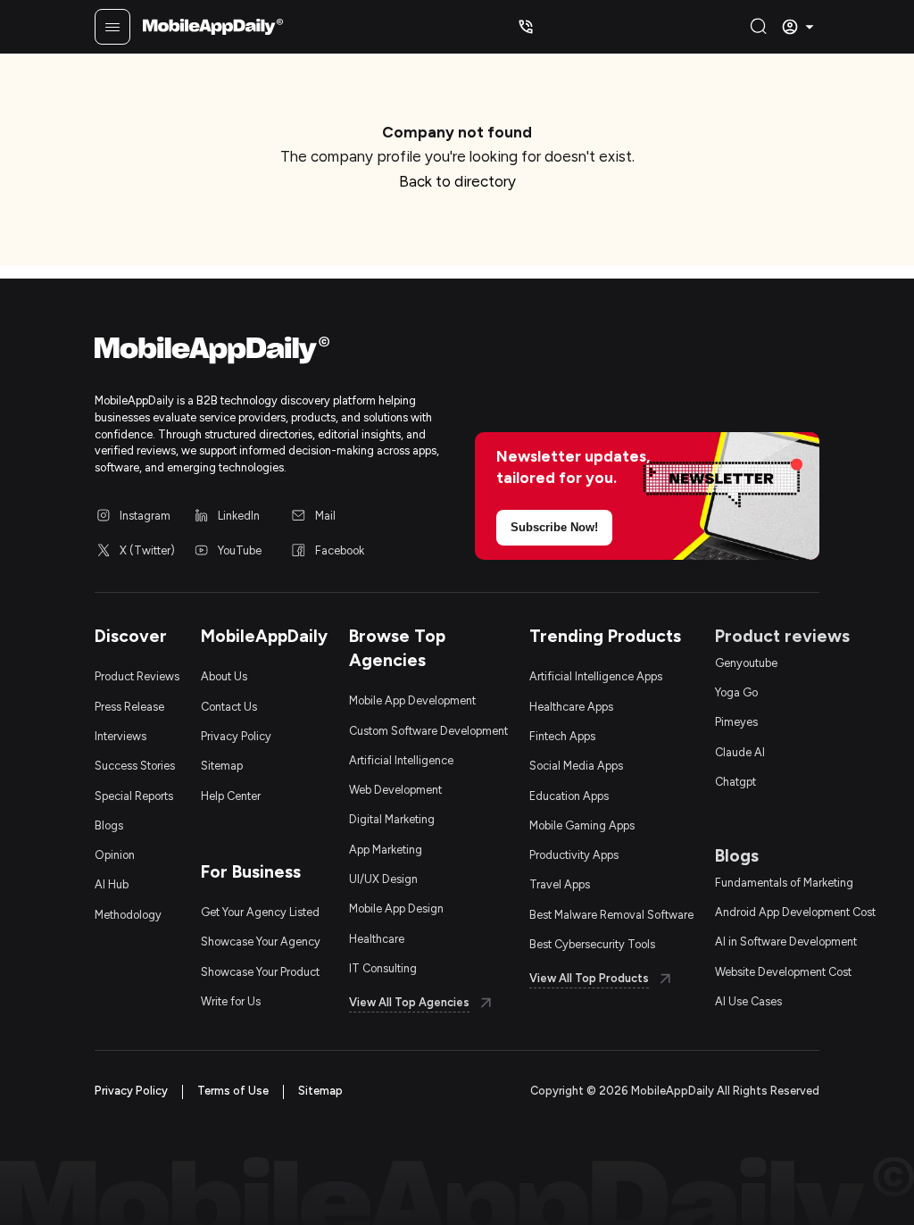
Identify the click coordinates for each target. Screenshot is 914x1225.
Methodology (128, 914)
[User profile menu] (800, 27)
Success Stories (135, 765)
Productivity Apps (574, 855)
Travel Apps (559, 884)
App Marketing (385, 849)
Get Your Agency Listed (260, 912)
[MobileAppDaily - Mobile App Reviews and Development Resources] (267, 354)
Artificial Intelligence (401, 760)
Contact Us (229, 706)
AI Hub (112, 884)
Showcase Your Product (260, 972)
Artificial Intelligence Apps (595, 676)
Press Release (129, 706)
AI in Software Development (786, 941)
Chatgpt (735, 781)
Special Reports (134, 796)
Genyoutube (746, 663)
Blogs (109, 825)
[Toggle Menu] (112, 27)
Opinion (115, 855)
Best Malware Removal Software (611, 914)
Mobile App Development (412, 700)
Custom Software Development (428, 731)
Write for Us (231, 1001)
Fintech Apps (562, 736)
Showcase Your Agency (260, 941)
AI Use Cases (748, 1001)
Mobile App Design (396, 908)
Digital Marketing (392, 819)
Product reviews (782, 636)
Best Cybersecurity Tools (592, 944)
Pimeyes (736, 722)
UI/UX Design (383, 879)
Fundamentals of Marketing (784, 882)
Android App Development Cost (795, 912)
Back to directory (457, 181)
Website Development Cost (783, 972)
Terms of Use (233, 1090)
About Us (224, 676)
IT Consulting (383, 968)
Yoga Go (736, 692)
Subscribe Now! (554, 527)
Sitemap (222, 765)
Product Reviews (137, 676)
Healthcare (376, 939)
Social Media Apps (576, 765)
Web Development (395, 789)
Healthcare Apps (571, 706)
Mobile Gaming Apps (582, 825)
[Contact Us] (526, 27)
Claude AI (740, 752)
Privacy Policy (236, 736)
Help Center (231, 796)
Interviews (120, 736)
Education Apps (569, 796)
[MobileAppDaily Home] (213, 27)
